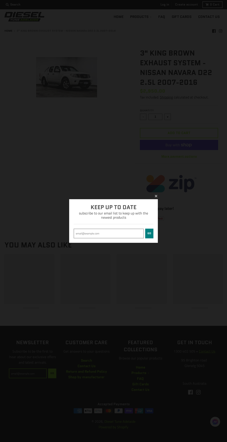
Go (149, 233)
